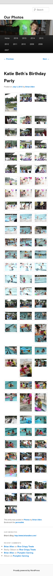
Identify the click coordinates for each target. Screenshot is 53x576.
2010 (23, 44)
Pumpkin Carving (25, 552)
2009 (32, 44)
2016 (16, 38)
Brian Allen (30, 86)
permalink (19, 522)
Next (46, 59)
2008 (40, 44)
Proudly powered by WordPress (26, 570)
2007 (7, 50)
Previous (9, 59)
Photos (27, 519)
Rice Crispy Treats (25, 546)
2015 (24, 38)
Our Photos (13, 17)
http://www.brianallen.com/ (25, 535)
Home (7, 38)
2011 (15, 44)
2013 (41, 38)
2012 (7, 44)
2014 (33, 38)
